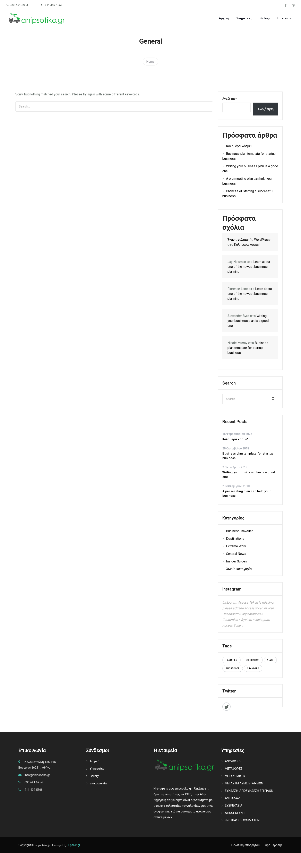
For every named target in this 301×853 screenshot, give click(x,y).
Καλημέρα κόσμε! (239, 146)
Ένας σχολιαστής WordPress (248, 240)
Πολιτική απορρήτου (245, 845)
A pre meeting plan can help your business (246, 493)
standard (253, 668)
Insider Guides (236, 561)
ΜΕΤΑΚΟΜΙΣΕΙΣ (235, 776)
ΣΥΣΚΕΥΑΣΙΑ (233, 805)
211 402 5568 (34, 790)
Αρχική (224, 18)
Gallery (264, 18)
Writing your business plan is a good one (248, 321)
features (231, 660)
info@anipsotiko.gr (37, 775)
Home (150, 61)
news (270, 660)
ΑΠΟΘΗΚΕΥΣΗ (234, 813)
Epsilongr (74, 845)
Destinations (235, 539)
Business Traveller (239, 531)
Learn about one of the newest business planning (248, 267)
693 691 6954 (34, 782)
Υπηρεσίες (244, 18)
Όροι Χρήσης (274, 845)
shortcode (233, 668)
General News (236, 554)
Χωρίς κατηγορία (239, 569)
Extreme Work (236, 546)
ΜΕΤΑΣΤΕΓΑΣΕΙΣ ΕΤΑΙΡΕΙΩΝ (244, 783)
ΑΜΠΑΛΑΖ (232, 798)
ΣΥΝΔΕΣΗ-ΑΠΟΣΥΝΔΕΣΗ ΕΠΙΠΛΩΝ (249, 791)
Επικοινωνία (285, 18)
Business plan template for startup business (247, 348)
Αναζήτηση (229, 98)
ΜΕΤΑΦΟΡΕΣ (233, 768)
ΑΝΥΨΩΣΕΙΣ (233, 761)
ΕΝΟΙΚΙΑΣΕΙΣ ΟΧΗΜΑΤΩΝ (242, 820)
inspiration (252, 660)
